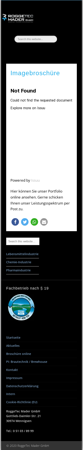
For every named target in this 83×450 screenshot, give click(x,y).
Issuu (35, 180)
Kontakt (12, 370)
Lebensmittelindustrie (22, 254)
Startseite (13, 337)
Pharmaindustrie (18, 270)
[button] (15, 222)
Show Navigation (66, 38)
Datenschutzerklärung (22, 386)
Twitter (40, 49)
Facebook (32, 49)
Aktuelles (13, 346)
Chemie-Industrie (18, 262)
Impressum (14, 378)
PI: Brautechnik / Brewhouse (26, 362)
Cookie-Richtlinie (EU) (21, 402)
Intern (10, 394)
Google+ (49, 49)
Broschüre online (18, 354)
